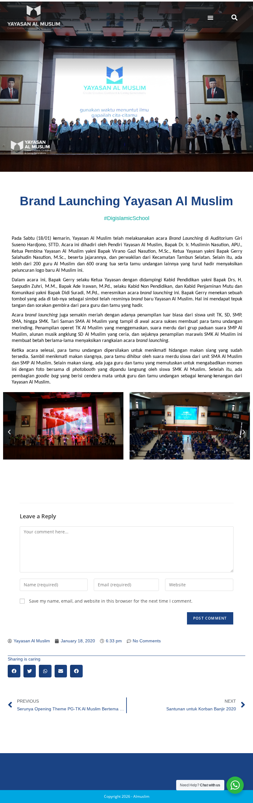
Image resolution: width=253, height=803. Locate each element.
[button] (210, 17)
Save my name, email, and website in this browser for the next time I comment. (111, 601)
